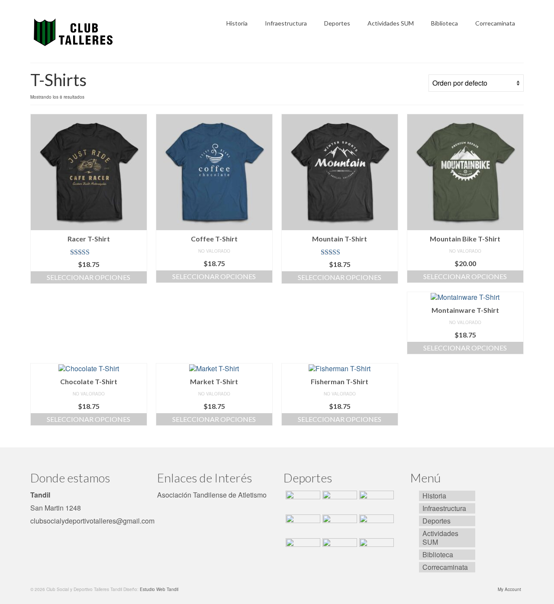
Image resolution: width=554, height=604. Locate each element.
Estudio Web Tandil (159, 589)
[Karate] (375, 525)
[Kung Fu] (338, 549)
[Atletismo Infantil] (301, 501)
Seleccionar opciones (88, 277)
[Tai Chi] (301, 549)
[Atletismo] (338, 501)
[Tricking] (301, 525)
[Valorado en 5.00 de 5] (89, 252)
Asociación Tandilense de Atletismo (212, 495)
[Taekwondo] (338, 525)
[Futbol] (375, 501)
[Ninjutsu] (375, 549)
